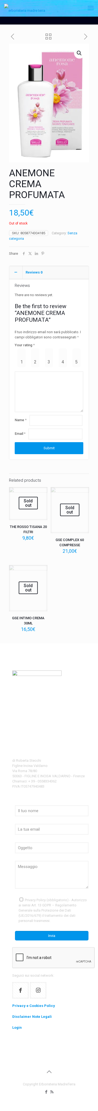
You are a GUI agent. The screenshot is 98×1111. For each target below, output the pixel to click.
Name (21, 420)
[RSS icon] (52, 1091)
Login (17, 1027)
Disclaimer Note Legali (32, 1017)
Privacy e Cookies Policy (33, 1006)
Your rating (25, 345)
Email (20, 434)
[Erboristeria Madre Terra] (24, 8)
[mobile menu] (90, 8)
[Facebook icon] (46, 1091)
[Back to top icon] (49, 1071)
